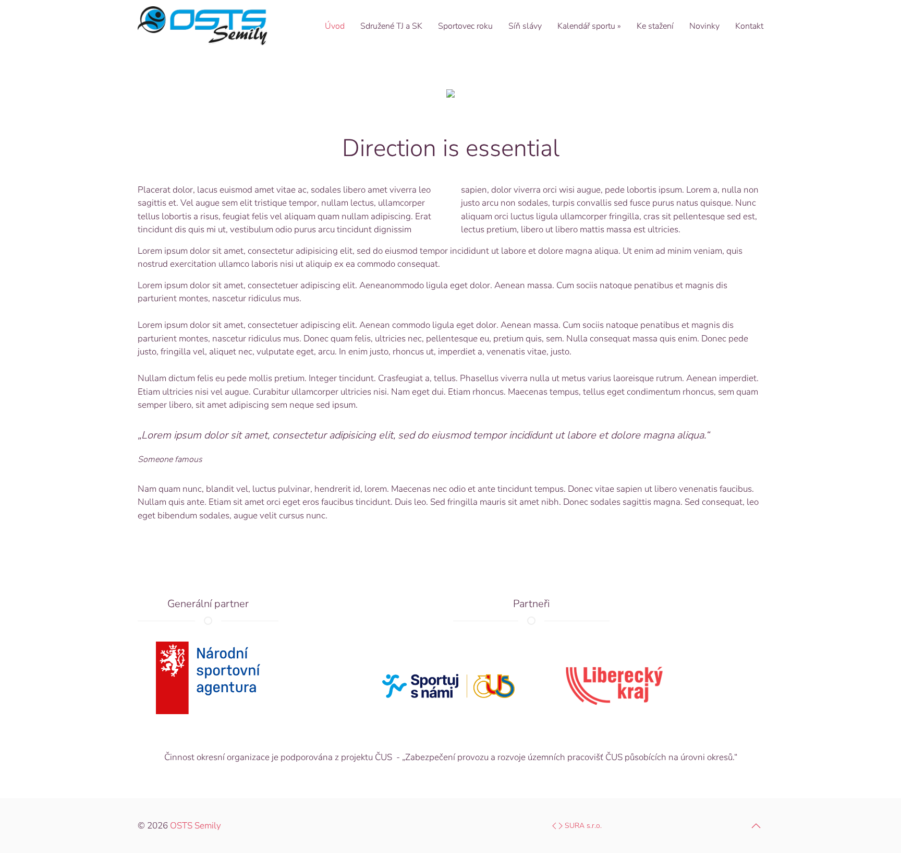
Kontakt (749, 26)
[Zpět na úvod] (203, 26)
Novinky (704, 26)
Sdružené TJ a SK (391, 26)
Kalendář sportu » (589, 26)
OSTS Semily (195, 826)
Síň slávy (525, 26)
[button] (756, 826)
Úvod (335, 26)
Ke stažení (655, 26)
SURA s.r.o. (582, 826)
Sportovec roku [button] (465, 26)
